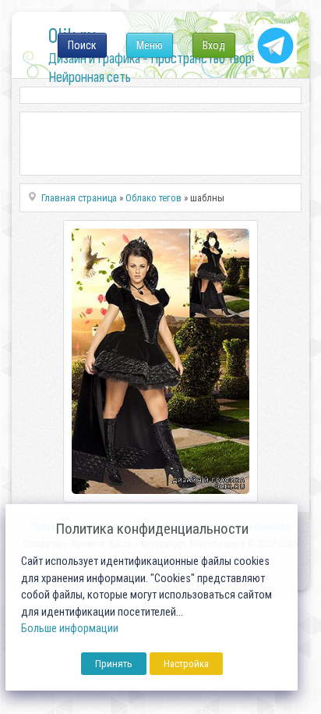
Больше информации (69, 628)
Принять (113, 664)
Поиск (82, 45)
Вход (214, 45)
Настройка (186, 664)
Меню (149, 45)
